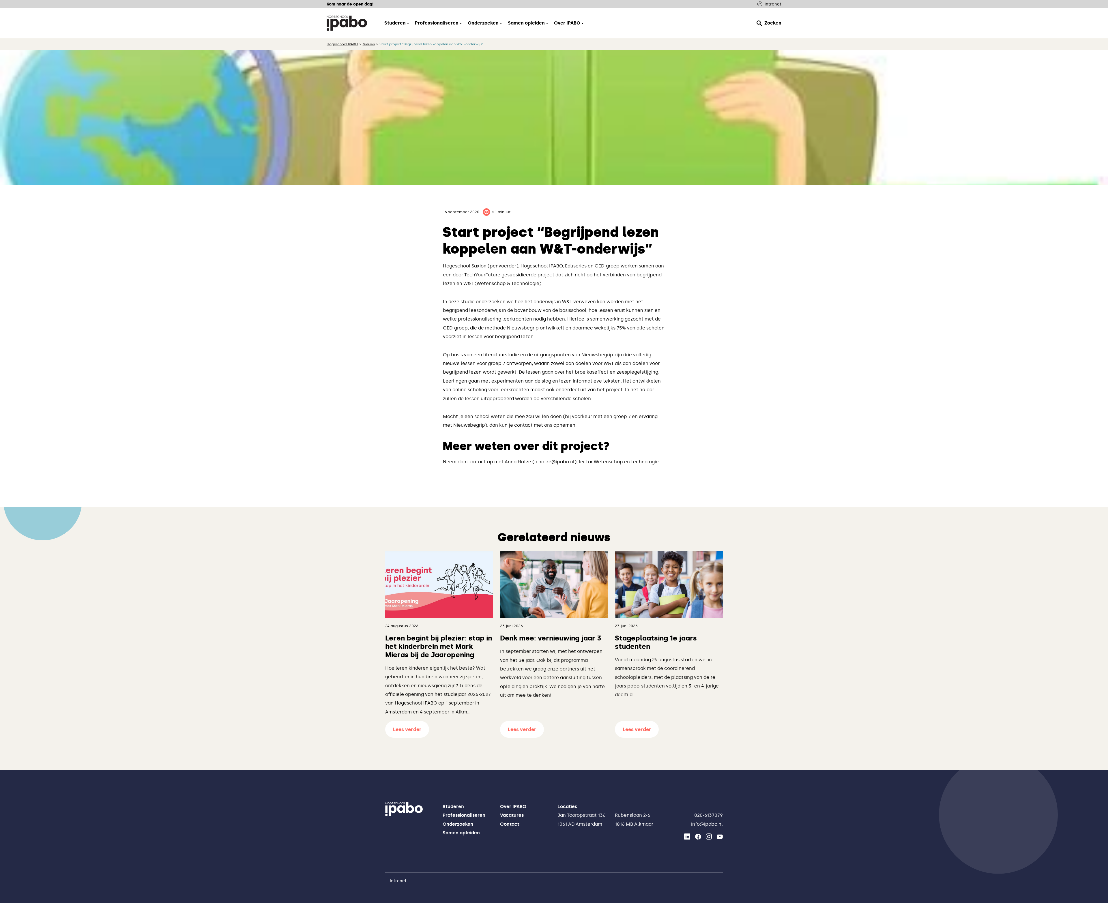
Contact (509, 824)
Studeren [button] (395, 23)
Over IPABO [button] (567, 23)
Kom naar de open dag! (350, 4)
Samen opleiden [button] (526, 23)
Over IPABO (513, 806)
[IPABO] (347, 23)
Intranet (773, 4)
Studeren (453, 806)
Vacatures (512, 815)
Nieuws (369, 44)
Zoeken (772, 23)
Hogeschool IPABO (342, 44)
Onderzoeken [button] (483, 23)
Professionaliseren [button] (436, 23)
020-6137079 (708, 815)
